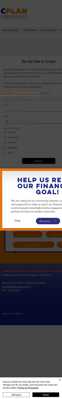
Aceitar (46, 394)
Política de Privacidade (28, 387)
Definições (16, 394)
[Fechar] (58, 381)
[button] (17, 221)
